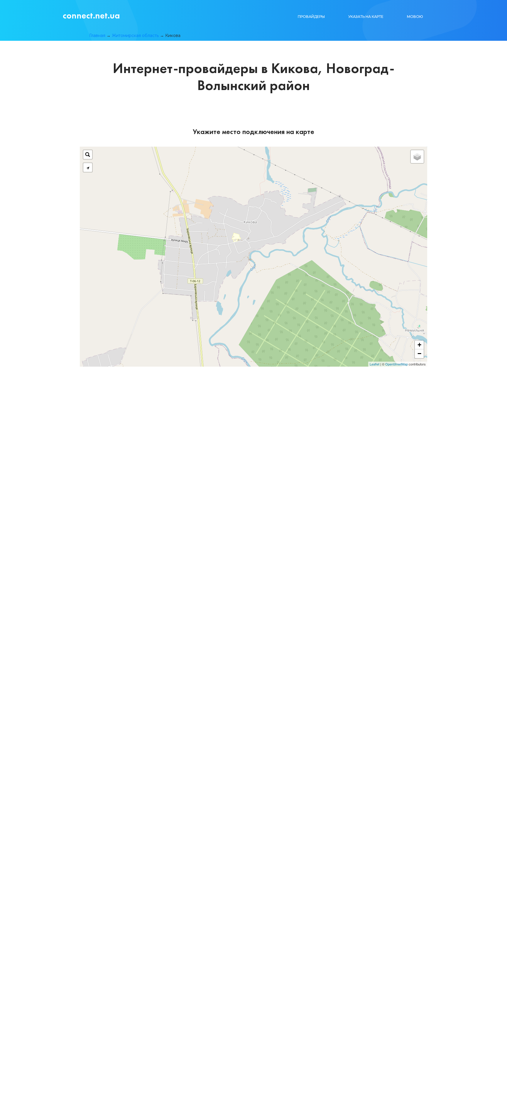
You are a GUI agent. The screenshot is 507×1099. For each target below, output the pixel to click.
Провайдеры (311, 16)
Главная (97, 35)
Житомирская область (135, 35)
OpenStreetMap (396, 364)
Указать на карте (365, 16)
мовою (415, 16)
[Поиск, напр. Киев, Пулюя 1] (87, 154)
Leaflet (374, 364)
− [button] (419, 353)
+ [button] (419, 344)
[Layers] (417, 156)
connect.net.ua (91, 15)
